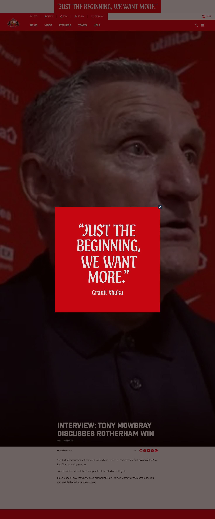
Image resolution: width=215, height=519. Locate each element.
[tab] (160, 207)
